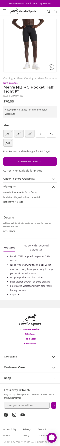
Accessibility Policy (9, 432)
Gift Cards (30, 334)
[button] (4, 11)
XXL (8, 142)
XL (51, 133)
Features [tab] (9, 247)
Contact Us (30, 343)
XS (8, 133)
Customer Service (30, 329)
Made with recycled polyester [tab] (36, 247)
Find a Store (30, 338)
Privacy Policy (27, 432)
